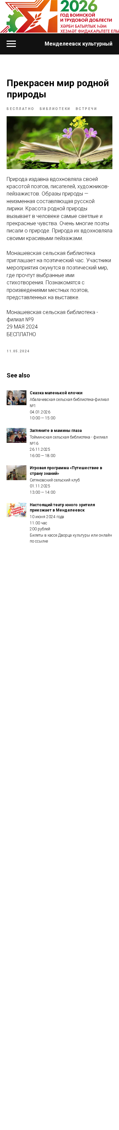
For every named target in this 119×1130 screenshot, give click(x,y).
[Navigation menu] (11, 44)
